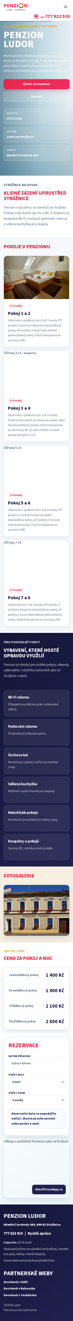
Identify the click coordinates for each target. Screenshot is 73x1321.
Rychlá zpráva (39, 1233)
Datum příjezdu (19, 1056)
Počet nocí (16, 1075)
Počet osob (17, 1093)
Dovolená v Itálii (16, 1282)
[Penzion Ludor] (31, 7)
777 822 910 (13, 1233)
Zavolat (36, 96)
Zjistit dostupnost (36, 84)
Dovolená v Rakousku (19, 1288)
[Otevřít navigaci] (65, 7)
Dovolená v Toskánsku (20, 1295)
